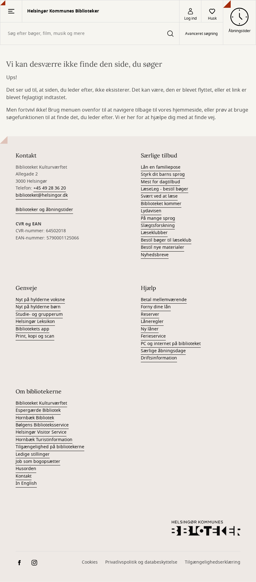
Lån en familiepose (160, 167)
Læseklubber (154, 232)
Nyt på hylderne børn (38, 307)
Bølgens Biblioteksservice (42, 425)
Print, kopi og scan (35, 336)
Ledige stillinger (33, 454)
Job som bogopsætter (38, 461)
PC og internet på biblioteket (171, 343)
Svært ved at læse (159, 196)
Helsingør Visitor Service (41, 432)
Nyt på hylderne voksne (40, 299)
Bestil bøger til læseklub (166, 240)
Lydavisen (151, 211)
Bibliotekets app (32, 329)
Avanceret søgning (201, 33)
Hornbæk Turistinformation (44, 439)
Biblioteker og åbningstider (44, 209)
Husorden (26, 468)
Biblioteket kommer (161, 203)
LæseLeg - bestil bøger (164, 189)
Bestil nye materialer (162, 247)
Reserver (150, 314)
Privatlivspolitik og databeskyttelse (141, 562)
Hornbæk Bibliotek (35, 418)
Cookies (90, 562)
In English (26, 483)
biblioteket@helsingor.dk (42, 195)
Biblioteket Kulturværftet (41, 403)
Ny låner (150, 329)
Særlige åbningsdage (163, 351)
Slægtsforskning (158, 225)
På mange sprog (158, 218)
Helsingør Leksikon (35, 321)
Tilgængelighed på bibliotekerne (50, 447)
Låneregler (152, 321)
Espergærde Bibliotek (38, 410)
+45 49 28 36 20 (49, 188)
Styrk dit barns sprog (163, 174)
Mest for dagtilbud (160, 182)
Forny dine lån (156, 307)
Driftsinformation (159, 358)
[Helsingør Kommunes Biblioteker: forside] (206, 528)
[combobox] (89, 33)
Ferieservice (153, 336)
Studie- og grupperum (39, 314)
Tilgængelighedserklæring (212, 562)
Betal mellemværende (164, 299)
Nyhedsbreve (155, 255)
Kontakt (24, 476)
